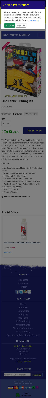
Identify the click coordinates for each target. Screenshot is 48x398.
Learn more (34, 20)
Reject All (21, 25)
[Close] (42, 5)
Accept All (10, 25)
